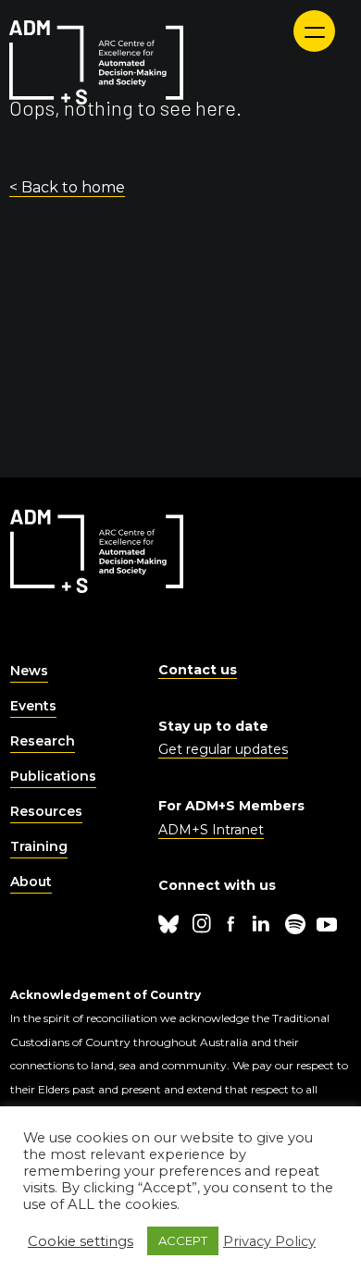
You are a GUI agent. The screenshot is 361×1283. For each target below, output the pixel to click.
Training (39, 846)
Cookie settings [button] (80, 1241)
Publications (53, 776)
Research (42, 741)
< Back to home (67, 187)
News (29, 670)
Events (33, 705)
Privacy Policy (269, 1241)
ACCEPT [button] (182, 1240)
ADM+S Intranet (211, 829)
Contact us (197, 669)
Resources (46, 811)
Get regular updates (223, 749)
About (31, 881)
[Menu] (314, 31)
